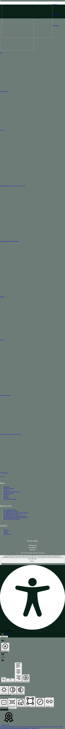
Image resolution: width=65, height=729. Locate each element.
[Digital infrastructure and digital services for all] (20, 183)
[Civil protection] (25, 470)
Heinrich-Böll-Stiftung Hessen (11, 519)
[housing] (25, 337)
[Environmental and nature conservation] (25, 431)
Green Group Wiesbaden (10, 499)
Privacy (5, 529)
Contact (5, 532)
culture (2, 130)
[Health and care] (25, 88)
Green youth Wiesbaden (9, 510)
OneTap (9, 633)
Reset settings (4, 709)
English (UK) (5, 725)
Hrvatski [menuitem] (2, 728)
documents (6, 497)
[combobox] (32, 559)
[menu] (32, 726)
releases (5, 496)
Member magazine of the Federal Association (15, 517)
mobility (2, 297)
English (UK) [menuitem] (35, 728)
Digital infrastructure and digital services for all (12, 186)
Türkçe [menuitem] (50, 726)
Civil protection (4, 473)
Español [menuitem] (45, 726)
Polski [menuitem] (31, 726)
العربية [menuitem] (7, 726)
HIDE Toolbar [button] (4, 636)
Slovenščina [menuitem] (20, 728)
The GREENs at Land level (10, 511)
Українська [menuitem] (55, 726)
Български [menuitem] (12, 726)
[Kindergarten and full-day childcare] (17, 238)
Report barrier (7, 534)
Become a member (8, 493)
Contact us (6, 490)
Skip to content (4, 708)
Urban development (5, 395)
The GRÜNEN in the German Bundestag (14, 516)
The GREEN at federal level (11, 514)
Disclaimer (6, 531)
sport (1, 52)
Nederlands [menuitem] (14, 728)
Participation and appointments (11, 491)
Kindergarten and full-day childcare (9, 241)
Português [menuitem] (8, 728)
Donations (6, 494)
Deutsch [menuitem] (2, 726)
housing (2, 340)
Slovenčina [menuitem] (27, 728)
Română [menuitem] (41, 726)
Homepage (6, 487)
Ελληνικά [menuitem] (22, 726)
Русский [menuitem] (36, 726)
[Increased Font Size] (2, 634)
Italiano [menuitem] (27, 726)
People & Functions (8, 488)
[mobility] (25, 294)
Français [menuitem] (17, 726)
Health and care (4, 91)
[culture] (25, 127)
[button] (0, 564)
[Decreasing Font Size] (2, 640)
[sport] (17, 50)
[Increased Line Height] (2, 654)
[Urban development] (19, 392)
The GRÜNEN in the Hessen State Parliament (15, 513)
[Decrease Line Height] (2, 660)
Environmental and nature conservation (10, 434)
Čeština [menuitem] (61, 726)
